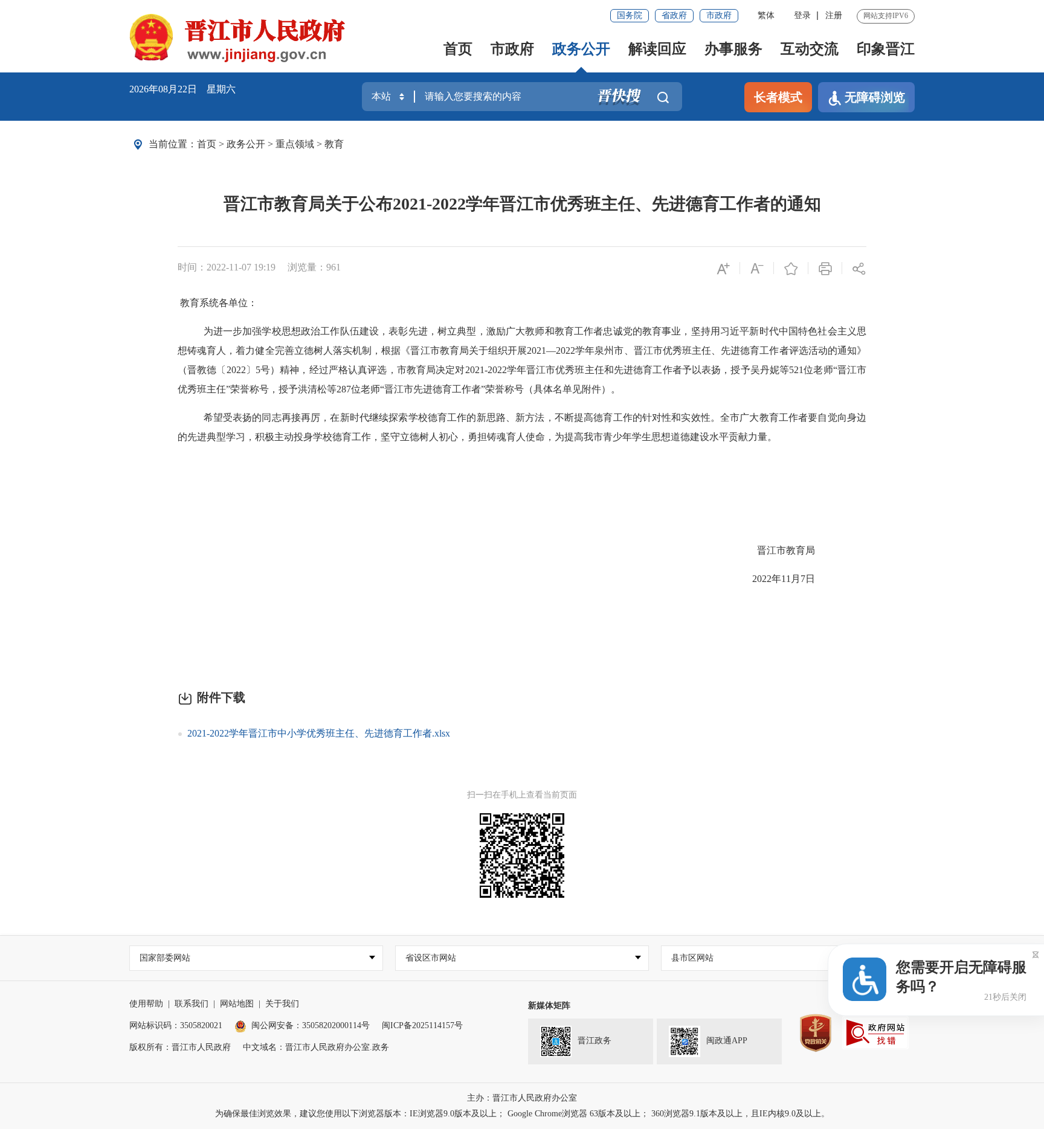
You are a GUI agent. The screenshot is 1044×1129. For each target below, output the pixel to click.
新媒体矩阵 (549, 1005)
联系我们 (191, 1003)
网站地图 (237, 1003)
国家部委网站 (165, 957)
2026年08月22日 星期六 (182, 89)
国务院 (629, 15)
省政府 (674, 15)
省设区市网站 (430, 957)
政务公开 (581, 49)
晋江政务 (594, 1041)
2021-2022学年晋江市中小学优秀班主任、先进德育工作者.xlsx (318, 733)
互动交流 (810, 49)
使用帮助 (146, 1003)
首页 (457, 49)
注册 (833, 15)
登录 (802, 15)
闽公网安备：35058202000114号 (310, 1025)
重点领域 (295, 144)
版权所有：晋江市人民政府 (180, 1047)
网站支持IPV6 (885, 15)
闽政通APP (726, 1041)
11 (786, 579)
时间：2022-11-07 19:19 (227, 267)
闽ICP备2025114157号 (422, 1025)
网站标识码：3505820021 (175, 1025)
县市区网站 (692, 957)
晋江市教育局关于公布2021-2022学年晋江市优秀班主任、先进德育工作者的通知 (522, 203)
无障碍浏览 (875, 97)
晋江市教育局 (786, 550)
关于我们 (282, 1003)
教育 (334, 144)
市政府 (719, 15)
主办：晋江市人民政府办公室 (522, 1097)
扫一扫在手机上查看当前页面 (522, 794)
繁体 (766, 15)
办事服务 (733, 49)
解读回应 (657, 49)
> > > (270, 144)
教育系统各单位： (218, 303)
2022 (762, 579)
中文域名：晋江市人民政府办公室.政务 (316, 1047)
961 (333, 267)
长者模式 (778, 97)
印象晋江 (886, 49)
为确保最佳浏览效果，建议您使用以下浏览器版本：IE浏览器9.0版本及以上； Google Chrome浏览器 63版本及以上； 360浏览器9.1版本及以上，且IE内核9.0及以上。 (522, 1113)
